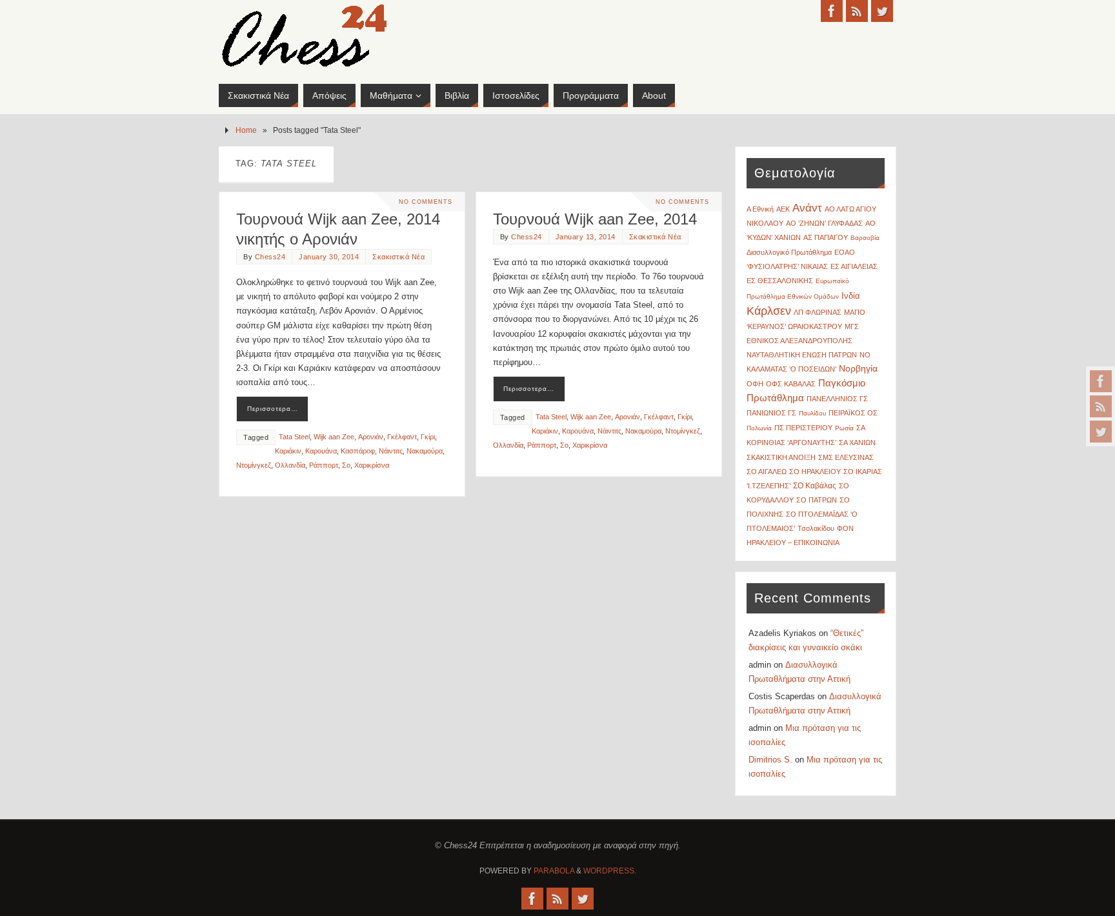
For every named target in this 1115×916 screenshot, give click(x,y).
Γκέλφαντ (402, 437)
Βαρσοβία (864, 237)
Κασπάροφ (358, 451)
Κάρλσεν (769, 310)
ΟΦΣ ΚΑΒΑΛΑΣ (791, 384)
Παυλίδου (812, 413)
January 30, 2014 (329, 257)
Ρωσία (844, 428)
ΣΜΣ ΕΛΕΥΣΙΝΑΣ (846, 457)
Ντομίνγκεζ (253, 465)
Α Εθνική (760, 209)
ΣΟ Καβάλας (814, 485)
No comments (425, 202)
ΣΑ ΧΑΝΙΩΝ (857, 442)
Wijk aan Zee (334, 437)
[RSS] (1101, 406)
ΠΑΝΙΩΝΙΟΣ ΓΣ (771, 413)
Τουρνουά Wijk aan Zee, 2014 (595, 219)
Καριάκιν (288, 451)
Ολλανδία (290, 465)
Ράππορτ (323, 465)
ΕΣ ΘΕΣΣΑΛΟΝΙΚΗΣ (780, 280)
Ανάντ (807, 208)
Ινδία (850, 296)
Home (246, 130)
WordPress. (609, 870)
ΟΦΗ (755, 384)
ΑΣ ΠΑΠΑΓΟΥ (825, 237)
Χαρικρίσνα (371, 465)
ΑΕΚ (783, 209)
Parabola (554, 870)
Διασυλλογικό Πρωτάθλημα (789, 252)
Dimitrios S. (770, 759)
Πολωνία (759, 428)
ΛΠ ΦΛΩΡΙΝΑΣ (817, 312)
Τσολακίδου (816, 528)
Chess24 (270, 257)
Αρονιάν (370, 437)
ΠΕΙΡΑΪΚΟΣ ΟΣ (853, 413)
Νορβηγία (858, 368)
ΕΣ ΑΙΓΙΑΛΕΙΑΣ (854, 266)
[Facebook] (1101, 381)
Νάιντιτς (391, 451)
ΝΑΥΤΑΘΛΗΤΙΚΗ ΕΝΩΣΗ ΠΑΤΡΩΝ (802, 355)
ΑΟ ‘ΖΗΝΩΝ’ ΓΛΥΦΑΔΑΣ (824, 223)
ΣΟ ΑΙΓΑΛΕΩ (767, 471)
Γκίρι (428, 437)
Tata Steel (294, 437)
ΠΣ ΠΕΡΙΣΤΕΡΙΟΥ (803, 428)
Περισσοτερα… (272, 408)
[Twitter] (1101, 432)
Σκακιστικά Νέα (398, 257)
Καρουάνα (321, 451)
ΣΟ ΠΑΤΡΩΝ (816, 500)
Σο (346, 465)
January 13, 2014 (586, 237)
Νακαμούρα (425, 451)
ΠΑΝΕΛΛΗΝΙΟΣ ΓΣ (837, 399)
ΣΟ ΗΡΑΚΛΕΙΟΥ (815, 471)
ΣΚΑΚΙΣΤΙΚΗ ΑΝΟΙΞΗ (781, 457)
